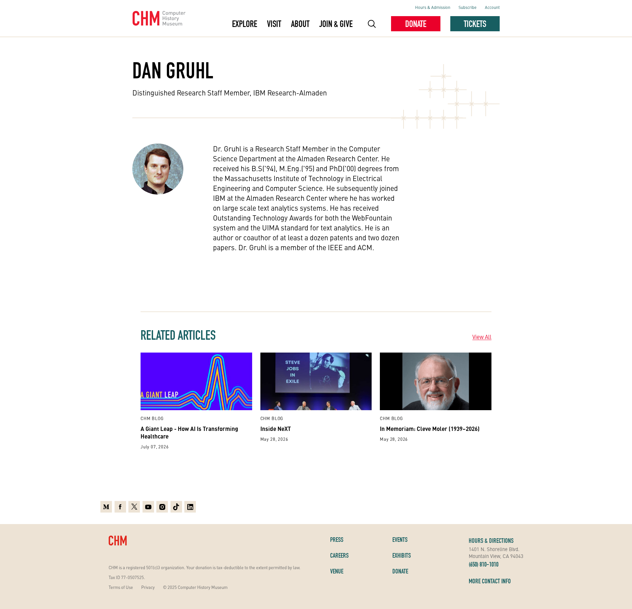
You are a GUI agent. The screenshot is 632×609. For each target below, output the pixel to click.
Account (492, 7)
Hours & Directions (491, 540)
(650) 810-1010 (483, 564)
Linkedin (190, 506)
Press (336, 539)
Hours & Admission (432, 7)
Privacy (148, 587)
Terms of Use (121, 587)
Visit (274, 24)
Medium (106, 506)
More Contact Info (490, 581)
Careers (339, 555)
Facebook (120, 506)
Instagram (162, 506)
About (300, 24)
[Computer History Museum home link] (159, 18)
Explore (244, 24)
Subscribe (468, 7)
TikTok (176, 506)
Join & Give (336, 24)
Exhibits (401, 555)
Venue (336, 571)
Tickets (475, 23)
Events (400, 539)
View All (481, 337)
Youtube (148, 506)
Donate (415, 23)
